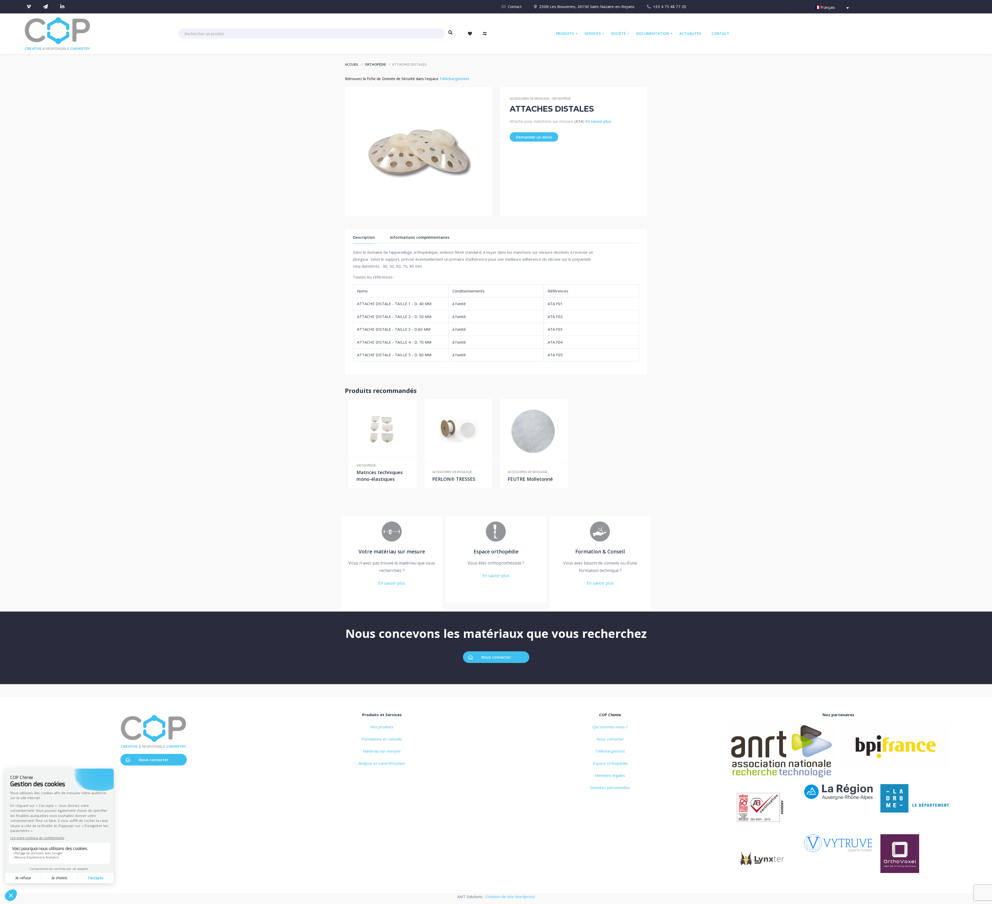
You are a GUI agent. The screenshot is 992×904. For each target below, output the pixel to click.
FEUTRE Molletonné (530, 479)
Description (364, 237)
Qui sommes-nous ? (610, 726)
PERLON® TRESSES (453, 479)
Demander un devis (534, 137)
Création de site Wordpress (510, 896)
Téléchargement (454, 78)
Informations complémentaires (420, 237)
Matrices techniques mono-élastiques (380, 475)
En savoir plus (598, 121)
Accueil (352, 64)
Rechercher (450, 35)
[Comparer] (393, 428)
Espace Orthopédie (610, 763)
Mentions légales (610, 775)
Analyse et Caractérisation (382, 763)
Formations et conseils (382, 738)
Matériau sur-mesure (382, 751)
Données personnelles (610, 787)
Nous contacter (496, 657)
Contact (515, 6)
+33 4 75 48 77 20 (669, 6)
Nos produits (381, 726)
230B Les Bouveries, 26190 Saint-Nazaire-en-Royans (586, 6)
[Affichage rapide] (382, 428)
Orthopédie (375, 64)
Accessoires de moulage (529, 98)
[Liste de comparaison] (485, 33)
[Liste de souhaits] (470, 33)
